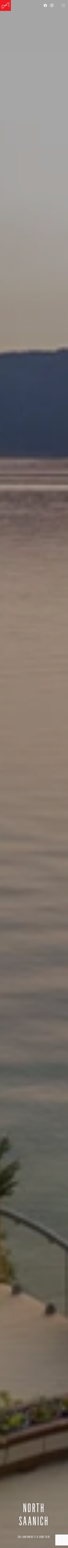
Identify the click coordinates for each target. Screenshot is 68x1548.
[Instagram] (52, 5)
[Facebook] (45, 5)
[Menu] (63, 5)
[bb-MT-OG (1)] (5, 5)
